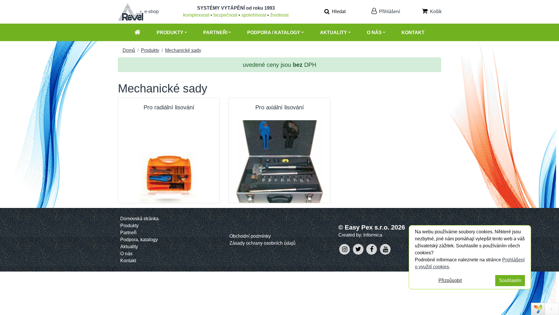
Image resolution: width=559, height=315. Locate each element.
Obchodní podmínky (250, 236)
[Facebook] (372, 248)
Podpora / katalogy (273, 32)
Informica (372, 234)
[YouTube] (385, 248)
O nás (374, 32)
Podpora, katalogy (139, 239)
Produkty (170, 32)
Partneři (215, 32)
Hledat (338, 11)
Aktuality (333, 32)
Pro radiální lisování (169, 107)
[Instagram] (345, 248)
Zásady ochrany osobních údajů (262, 243)
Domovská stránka (139, 218)
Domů (129, 50)
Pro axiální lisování (279, 107)
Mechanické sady (183, 50)
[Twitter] (359, 248)
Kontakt (412, 32)
